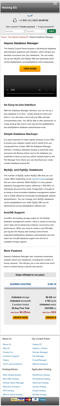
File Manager (38, 356)
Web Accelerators (40, 364)
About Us (7, 344)
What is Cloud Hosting (12, 394)
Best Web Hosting (11, 379)
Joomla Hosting (39, 387)
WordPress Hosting (41, 375)
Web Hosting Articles (12, 375)
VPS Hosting (8, 390)
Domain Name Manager (13, 383)
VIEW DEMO (30, 68)
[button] (55, 7)
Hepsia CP (37, 344)
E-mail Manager (40, 360)
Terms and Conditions (12, 364)
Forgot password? (46, 27)
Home (3, 37)
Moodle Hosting (39, 394)
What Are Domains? (12, 387)
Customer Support (11, 356)
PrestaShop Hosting (41, 379)
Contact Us (8, 352)
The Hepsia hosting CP (18, 37)
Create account (27, 27)
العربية (30, 15)
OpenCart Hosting (40, 383)
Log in (51, 31)
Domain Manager (40, 352)
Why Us (6, 348)
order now (20, 317)
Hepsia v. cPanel (40, 348)
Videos (6, 360)
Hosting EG (9, 7)
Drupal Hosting (39, 390)
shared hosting (38, 179)
